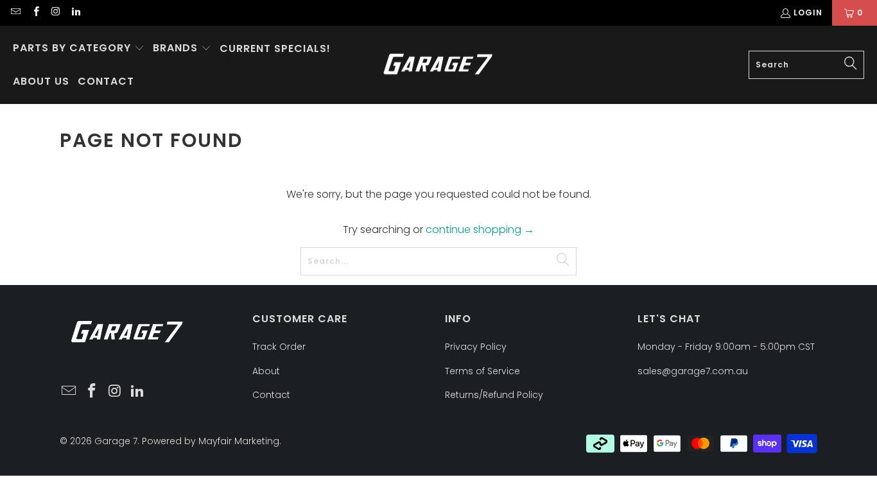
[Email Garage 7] (15, 12)
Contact (271, 394)
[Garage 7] (438, 65)
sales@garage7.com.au (693, 371)
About (266, 371)
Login (808, 12)
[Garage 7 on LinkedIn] (75, 12)
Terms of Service (482, 371)
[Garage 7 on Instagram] (55, 12)
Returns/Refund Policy (494, 394)
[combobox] (806, 65)
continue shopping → (480, 229)
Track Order (279, 346)
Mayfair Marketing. (239, 441)
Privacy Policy (476, 346)
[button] (78, 48)
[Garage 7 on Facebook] (35, 12)
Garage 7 (115, 441)
